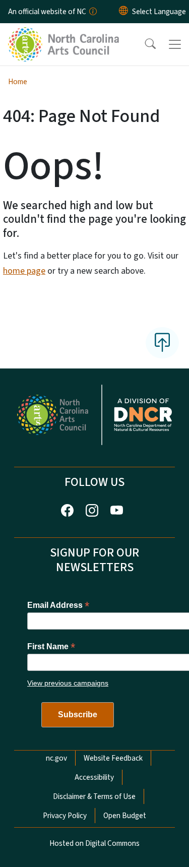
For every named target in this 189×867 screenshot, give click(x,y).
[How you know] (92, 11)
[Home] (64, 34)
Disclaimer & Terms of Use (94, 796)
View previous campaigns (67, 683)
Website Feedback (113, 758)
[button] (144, 44)
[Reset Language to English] (123, 11)
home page (24, 271)
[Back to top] (162, 342)
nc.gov (56, 758)
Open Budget (124, 815)
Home (17, 81)
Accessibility (94, 777)
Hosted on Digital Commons (94, 843)
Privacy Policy (65, 815)
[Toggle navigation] (175, 44)
